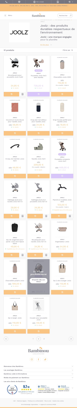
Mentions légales (21, 401)
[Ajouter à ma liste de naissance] (22, 94)
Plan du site (48, 401)
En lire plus (44, 45)
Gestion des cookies (58, 401)
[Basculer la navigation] (8, 15)
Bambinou (38, 15)
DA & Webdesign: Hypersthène (29, 404)
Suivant (71, 339)
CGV (14, 401)
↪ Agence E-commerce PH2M (48, 404)
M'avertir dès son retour (38, 280)
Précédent (6, 339)
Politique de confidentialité (35, 401)
